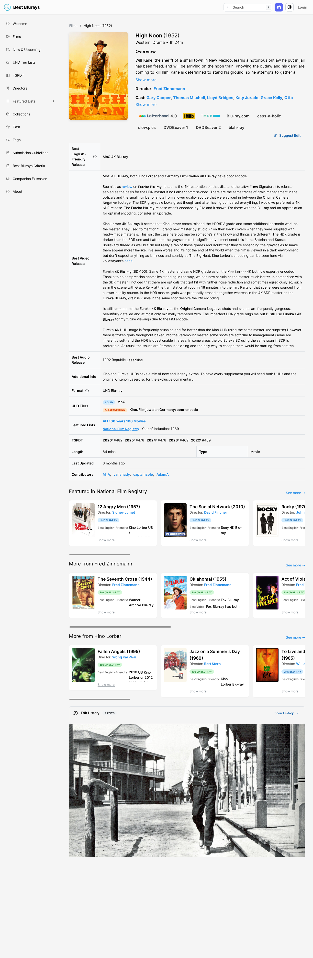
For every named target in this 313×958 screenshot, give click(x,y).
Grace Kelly (271, 97)
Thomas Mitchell (189, 97)
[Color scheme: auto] (289, 7)
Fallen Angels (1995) (119, 651)
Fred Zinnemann (169, 88)
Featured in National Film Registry (108, 491)
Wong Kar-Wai (124, 657)
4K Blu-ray (119, 157)
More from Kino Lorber (95, 636)
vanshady (121, 474)
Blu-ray (156, 186)
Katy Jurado (246, 97)
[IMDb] (189, 116)
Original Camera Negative (200, 308)
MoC (106, 157)
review (127, 186)
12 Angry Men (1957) (119, 506)
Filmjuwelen (189, 176)
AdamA (162, 474)
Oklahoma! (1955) (208, 579)
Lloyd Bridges (220, 97)
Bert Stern (212, 664)
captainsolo (143, 474)
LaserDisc (135, 360)
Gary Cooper (158, 97)
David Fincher (215, 512)
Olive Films (249, 186)
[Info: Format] (87, 390)
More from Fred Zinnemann (100, 564)
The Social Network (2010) (217, 506)
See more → (295, 493)
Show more (145, 79)
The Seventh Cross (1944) (125, 579)
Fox (223, 599)
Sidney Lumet (123, 512)
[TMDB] (210, 116)
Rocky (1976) (294, 506)
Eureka (143, 186)
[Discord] (279, 7)
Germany (172, 176)
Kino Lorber (147, 176)
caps (128, 261)
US (277, 186)
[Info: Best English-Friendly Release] (95, 156)
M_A (106, 474)
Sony (225, 527)
